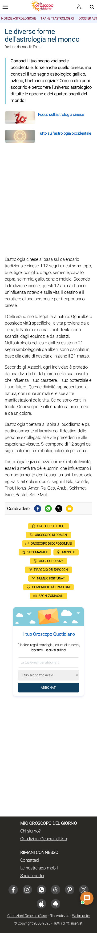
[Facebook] (38, 509)
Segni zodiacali (51, 595)
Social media (32, 876)
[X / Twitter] (84, 890)
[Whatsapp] (48, 509)
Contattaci (29, 860)
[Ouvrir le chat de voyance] (87, 898)
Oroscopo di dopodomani (51, 543)
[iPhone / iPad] (41, 904)
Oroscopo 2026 (51, 561)
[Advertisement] (48, 200)
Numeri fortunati (51, 578)
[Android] (55, 904)
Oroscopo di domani (51, 534)
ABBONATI (49, 687)
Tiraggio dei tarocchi (51, 569)
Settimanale (37, 552)
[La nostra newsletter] (79, 7)
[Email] (69, 509)
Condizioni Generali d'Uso (43, 839)
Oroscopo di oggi (51, 526)
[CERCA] (92, 7)
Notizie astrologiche (18, 18)
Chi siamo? (30, 831)
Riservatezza (59, 916)
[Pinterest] (70, 890)
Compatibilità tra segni (51, 587)
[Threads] (55, 890)
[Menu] (5, 7)
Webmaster (81, 916)
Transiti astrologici (57, 18)
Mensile (68, 552)
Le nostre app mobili (39, 868)
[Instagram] (27, 890)
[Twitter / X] (59, 509)
